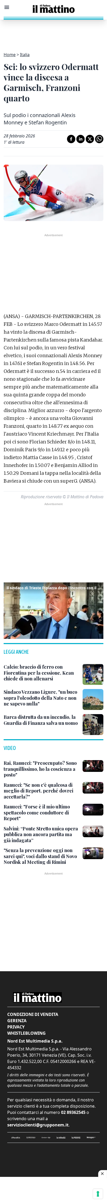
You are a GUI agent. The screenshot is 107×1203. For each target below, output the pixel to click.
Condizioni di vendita (32, 1014)
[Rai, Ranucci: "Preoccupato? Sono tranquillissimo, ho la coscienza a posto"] (93, 766)
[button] (53, 610)
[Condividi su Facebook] (71, 139)
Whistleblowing (26, 1033)
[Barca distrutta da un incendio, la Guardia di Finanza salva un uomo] (93, 724)
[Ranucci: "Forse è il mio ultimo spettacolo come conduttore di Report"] (93, 809)
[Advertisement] (53, 33)
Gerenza (16, 1020)
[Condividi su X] (90, 139)
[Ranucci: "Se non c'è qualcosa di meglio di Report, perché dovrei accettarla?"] (93, 788)
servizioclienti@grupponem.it (38, 1125)
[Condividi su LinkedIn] (80, 139)
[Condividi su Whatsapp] (99, 139)
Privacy (16, 1027)
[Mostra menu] (7, 7)
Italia (25, 54)
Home (10, 54)
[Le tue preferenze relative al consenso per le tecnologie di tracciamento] (98, 1194)
